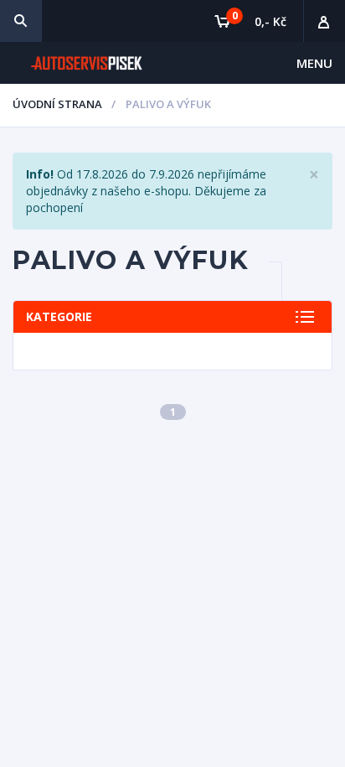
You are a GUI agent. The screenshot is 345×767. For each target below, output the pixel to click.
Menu (314, 62)
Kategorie (59, 316)
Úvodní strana (57, 103)
